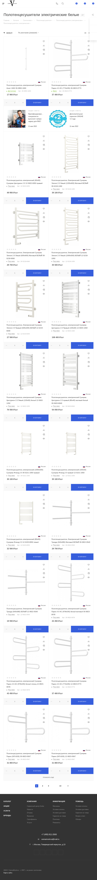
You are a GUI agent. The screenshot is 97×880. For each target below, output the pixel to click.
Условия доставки (59, 813)
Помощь (80, 801)
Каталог (7, 801)
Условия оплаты (58, 809)
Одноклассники (54, 852)
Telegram (42, 852)
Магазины (56, 806)
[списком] (89, 33)
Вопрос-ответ (80, 816)
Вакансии (30, 816)
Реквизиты (56, 822)
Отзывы (30, 813)
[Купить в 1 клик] (44, 50)
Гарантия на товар (59, 816)
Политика (56, 819)
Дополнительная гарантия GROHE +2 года (76, 116)
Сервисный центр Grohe (35, 806)
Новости (30, 809)
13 (60, 786)
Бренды (7, 815)
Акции (6, 806)
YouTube (48, 852)
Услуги (7, 811)
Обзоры (78, 819)
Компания (31, 801)
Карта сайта (8, 873)
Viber (60, 852)
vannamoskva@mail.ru (50, 839)
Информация (59, 801)
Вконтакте (36, 852)
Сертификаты (32, 819)
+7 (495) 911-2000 (49, 834)
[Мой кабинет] (68, 4)
